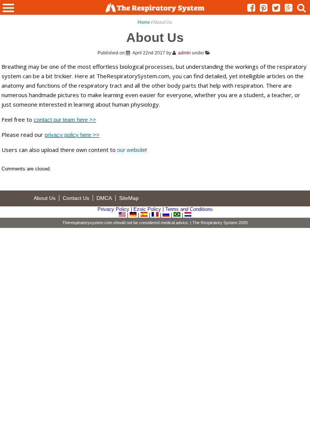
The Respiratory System (214, 222)
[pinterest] (266, 9)
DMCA (104, 198)
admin (184, 53)
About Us (45, 198)
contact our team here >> (65, 119)
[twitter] (278, 9)
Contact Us (76, 198)
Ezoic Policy (147, 209)
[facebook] (253, 9)
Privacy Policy (113, 209)
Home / (145, 22)
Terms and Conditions (189, 209)
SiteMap (129, 198)
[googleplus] (291, 9)
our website (131, 150)
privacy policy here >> (72, 135)
